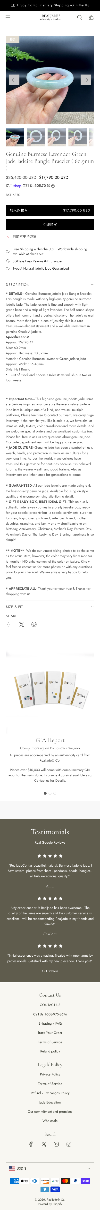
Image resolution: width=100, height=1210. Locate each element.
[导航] (8, 17)
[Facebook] (31, 1144)
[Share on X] (21, 625)
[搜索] (79, 17)
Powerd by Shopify (50, 1204)
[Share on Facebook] (9, 625)
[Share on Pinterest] (34, 625)
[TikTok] (69, 1144)
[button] (14, 80)
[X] (44, 1144)
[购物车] (91, 17)
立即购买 (50, 224)
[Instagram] (56, 1144)
